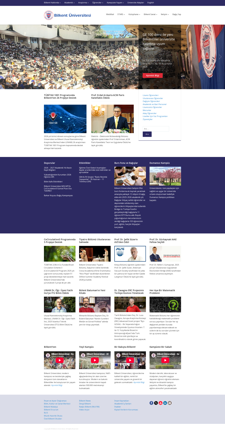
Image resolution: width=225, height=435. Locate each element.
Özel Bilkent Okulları (53, 418)
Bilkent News (85, 400)
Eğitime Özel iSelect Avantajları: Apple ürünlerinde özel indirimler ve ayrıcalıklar (95, 170)
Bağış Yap (176, 14)
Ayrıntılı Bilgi (152, 75)
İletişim (164, 14)
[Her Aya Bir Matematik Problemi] (165, 304)
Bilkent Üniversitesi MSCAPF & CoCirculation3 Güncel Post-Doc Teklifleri (58, 188)
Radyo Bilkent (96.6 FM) (89, 406)
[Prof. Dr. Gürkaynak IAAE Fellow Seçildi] (165, 253)
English (150, 2)
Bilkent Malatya (51, 406)
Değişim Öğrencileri (151, 101)
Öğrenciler (96, 2)
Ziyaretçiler (148, 119)
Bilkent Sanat (150, 14)
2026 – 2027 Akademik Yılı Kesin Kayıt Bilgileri (58, 168)
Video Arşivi (84, 409)
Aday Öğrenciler (150, 113)
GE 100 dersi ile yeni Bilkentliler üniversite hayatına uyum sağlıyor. (159, 41)
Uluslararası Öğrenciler (153, 98)
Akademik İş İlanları (122, 403)
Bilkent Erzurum (51, 409)
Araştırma (82, 2)
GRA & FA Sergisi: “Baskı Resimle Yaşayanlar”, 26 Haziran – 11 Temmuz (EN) (93, 179)
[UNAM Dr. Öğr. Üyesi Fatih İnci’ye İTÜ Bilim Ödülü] (59, 304)
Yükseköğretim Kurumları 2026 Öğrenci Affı (57, 175)
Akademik (68, 2)
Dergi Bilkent (85, 403)
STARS (120, 14)
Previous (4, 57)
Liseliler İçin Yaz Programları (155, 116)
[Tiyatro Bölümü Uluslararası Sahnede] (95, 253)
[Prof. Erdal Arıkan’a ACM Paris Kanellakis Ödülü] (112, 118)
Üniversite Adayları (135, 2)
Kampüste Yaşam (114, 2)
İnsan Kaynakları (121, 400)
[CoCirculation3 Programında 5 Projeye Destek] (59, 253)
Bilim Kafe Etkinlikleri (53, 181)
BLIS (46, 412)
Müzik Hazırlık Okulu (53, 415)
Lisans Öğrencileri (150, 95)
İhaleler (117, 406)
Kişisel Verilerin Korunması (126, 409)
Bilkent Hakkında (51, 2)
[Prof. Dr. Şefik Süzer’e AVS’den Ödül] (130, 253)
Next (220, 57)
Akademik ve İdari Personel (154, 104)
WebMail (110, 14)
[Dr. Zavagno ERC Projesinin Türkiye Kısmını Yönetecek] (130, 304)
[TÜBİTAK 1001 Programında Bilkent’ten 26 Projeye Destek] (65, 118)
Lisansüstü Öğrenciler (152, 107)
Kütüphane (133, 14)
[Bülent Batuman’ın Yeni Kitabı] (95, 304)
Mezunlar (147, 110)
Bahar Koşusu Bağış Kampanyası (58, 195)
